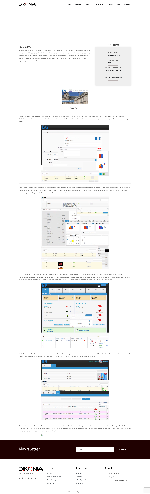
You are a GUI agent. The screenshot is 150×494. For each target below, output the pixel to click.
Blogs (118, 4)
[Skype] (35, 478)
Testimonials (100, 4)
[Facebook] (22, 478)
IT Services (50, 473)
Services (88, 4)
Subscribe (122, 449)
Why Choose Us (81, 480)
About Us (79, 473)
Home (69, 4)
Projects (110, 4)
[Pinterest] (29, 478)
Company (78, 4)
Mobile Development (54, 477)
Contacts (127, 4)
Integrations (51, 483)
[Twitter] (19, 478)
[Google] (32, 478)
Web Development (53, 480)
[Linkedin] (25, 478)
